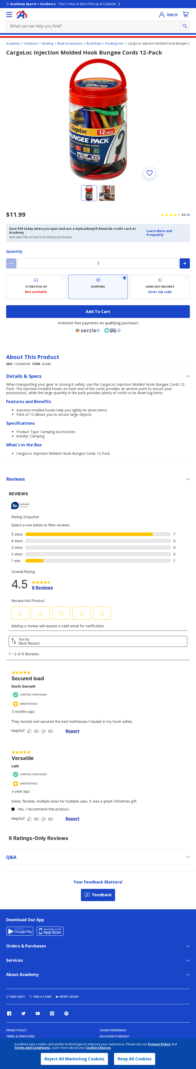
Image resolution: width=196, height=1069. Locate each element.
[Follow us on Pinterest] (66, 1013)
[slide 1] (89, 193)
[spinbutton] (98, 263)
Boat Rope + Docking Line (105, 43)
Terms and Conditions (32, 1048)
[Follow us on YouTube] (38, 1013)
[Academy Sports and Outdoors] (21, 14)
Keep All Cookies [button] (135, 1059)
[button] (166, 233)
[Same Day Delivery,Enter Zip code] (160, 287)
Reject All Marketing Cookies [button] (74, 1059)
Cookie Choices (98, 1048)
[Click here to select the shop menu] (9, 14)
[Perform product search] (185, 26)
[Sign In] (162, 14)
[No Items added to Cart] (186, 14)
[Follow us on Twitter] (23, 1013)
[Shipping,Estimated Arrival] (98, 287)
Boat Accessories (69, 43)
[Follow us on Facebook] (9, 1013)
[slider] (98, 119)
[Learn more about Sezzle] (87, 330)
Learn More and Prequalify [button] (159, 233)
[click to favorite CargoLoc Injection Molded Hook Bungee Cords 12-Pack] (149, 173)
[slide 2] (107, 193)
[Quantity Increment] (185, 263)
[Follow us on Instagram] (52, 1013)
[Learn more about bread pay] (112, 330)
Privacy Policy (159, 1044)
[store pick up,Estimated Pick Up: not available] (36, 287)
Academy (13, 43)
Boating (47, 43)
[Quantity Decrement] (11, 263)
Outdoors (31, 43)
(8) (188, 214)
